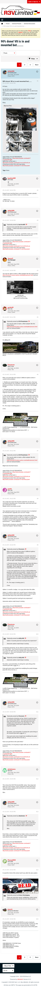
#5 (37, 317)
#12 (37, 779)
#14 (37, 870)
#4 (37, 270)
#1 (37, 81)
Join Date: (10, 74)
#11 (37, 712)
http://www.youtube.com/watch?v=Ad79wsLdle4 (16, 165)
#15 (37, 919)
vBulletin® (20, 979)
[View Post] (26, 224)
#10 (37, 634)
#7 (37, 450)
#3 (37, 220)
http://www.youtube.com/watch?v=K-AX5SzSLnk (16, 162)
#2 (37, 190)
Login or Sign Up (33, 1)
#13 (37, 811)
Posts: (9, 76)
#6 (37, 374)
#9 (37, 545)
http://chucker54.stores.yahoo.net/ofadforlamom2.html (18, 275)
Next (36, 65)
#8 (37, 498)
